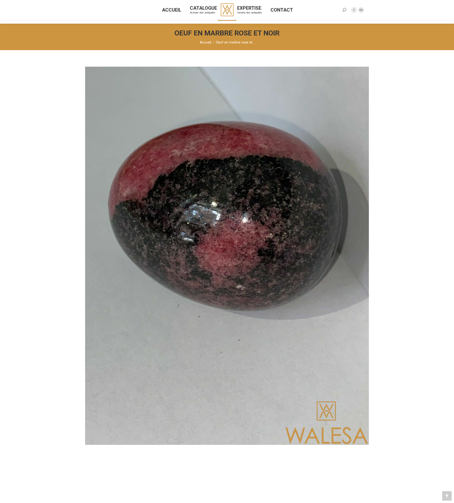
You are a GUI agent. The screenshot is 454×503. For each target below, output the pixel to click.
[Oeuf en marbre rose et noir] (227, 256)
